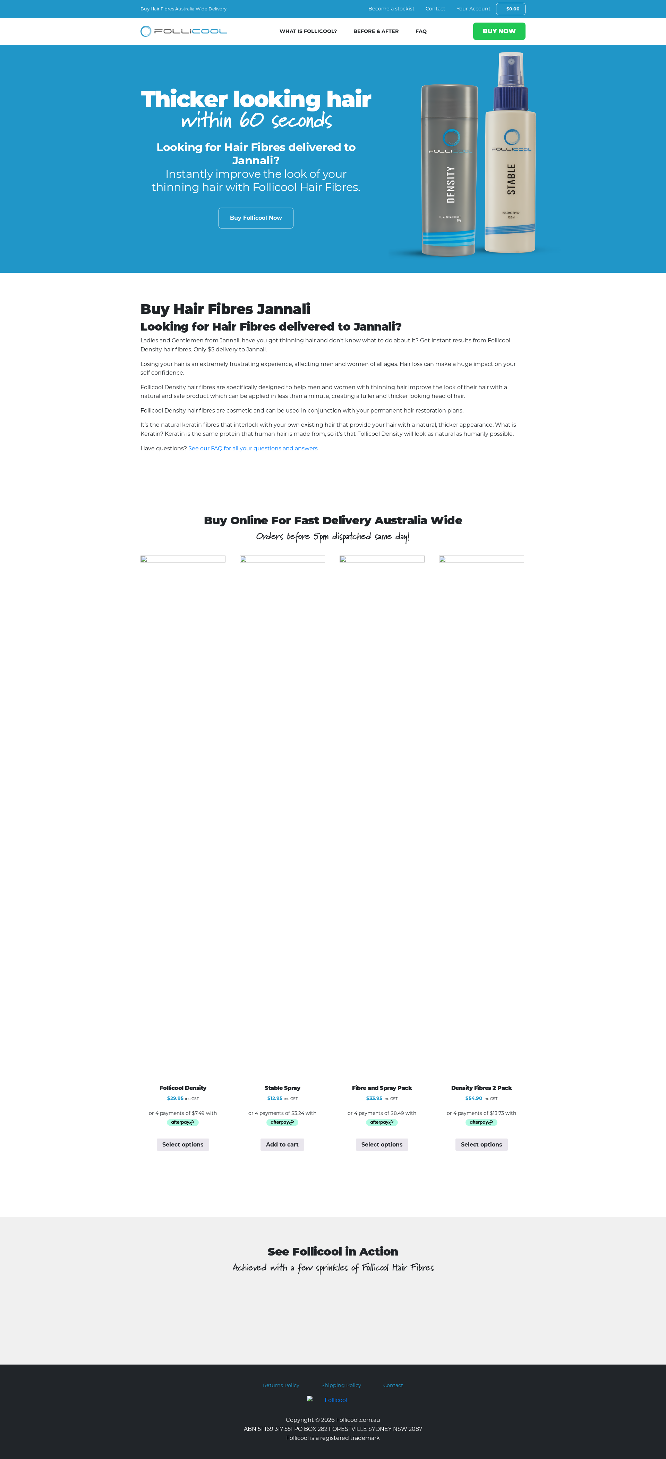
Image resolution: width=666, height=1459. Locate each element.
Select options (183, 1144)
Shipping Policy (341, 1385)
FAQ (421, 31)
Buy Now (499, 31)
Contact (435, 9)
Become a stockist (391, 9)
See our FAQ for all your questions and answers (253, 448)
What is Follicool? (308, 31)
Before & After (376, 31)
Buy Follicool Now (256, 218)
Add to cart (282, 1144)
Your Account (473, 9)
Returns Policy (281, 1385)
